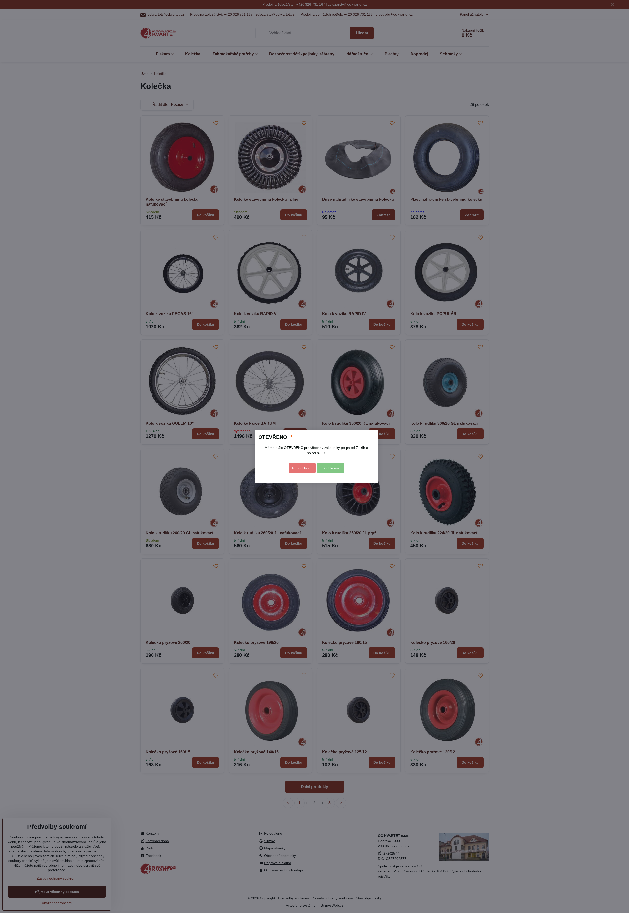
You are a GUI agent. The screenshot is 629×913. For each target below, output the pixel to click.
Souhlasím (330, 468)
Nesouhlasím (302, 468)
